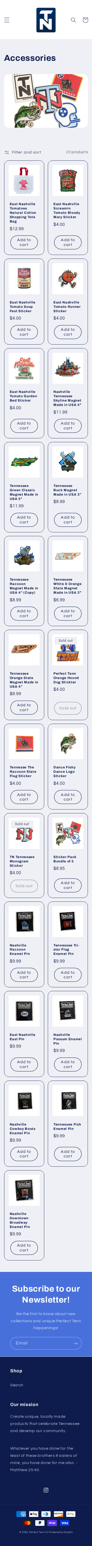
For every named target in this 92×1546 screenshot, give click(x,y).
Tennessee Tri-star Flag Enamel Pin (66, 949)
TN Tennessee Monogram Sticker (22, 861)
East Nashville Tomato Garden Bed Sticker (23, 396)
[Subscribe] (76, 1343)
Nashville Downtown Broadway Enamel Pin (20, 1220)
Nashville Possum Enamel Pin (67, 1039)
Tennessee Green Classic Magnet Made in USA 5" (24, 492)
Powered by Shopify (61, 1532)
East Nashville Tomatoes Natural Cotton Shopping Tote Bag (23, 212)
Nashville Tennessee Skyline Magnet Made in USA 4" (67, 398)
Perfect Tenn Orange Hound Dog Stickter (66, 678)
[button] (7, 20)
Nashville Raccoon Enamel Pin (20, 949)
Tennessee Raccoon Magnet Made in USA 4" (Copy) (24, 586)
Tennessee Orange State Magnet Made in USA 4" (24, 680)
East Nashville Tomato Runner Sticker (67, 306)
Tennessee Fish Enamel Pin (67, 1126)
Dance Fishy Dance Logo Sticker (64, 771)
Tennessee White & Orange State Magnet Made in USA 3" (67, 586)
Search (16, 1385)
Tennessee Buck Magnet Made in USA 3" (67, 490)
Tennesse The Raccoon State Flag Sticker (23, 771)
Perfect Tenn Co (38, 1532)
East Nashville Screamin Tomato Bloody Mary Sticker (66, 210)
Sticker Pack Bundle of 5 (65, 859)
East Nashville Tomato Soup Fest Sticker (23, 306)
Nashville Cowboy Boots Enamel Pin (23, 1128)
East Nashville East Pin (23, 1037)
